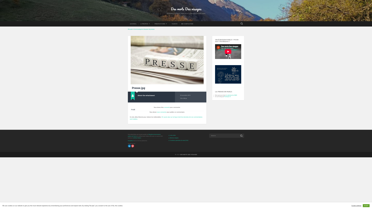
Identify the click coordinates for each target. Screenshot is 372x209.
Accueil (133, 24)
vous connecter (161, 112)
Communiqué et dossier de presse (144, 29)
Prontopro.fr (227, 96)
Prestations (160, 24)
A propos (144, 24)
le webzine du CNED (231, 95)
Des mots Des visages (186, 9)
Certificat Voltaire (137, 138)
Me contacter (187, 24)
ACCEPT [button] (366, 205)
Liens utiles (173, 135)
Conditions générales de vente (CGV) (179, 140)
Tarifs (174, 24)
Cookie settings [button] (356, 206)
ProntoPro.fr (131, 140)
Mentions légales (174, 138)
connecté (167, 107)
